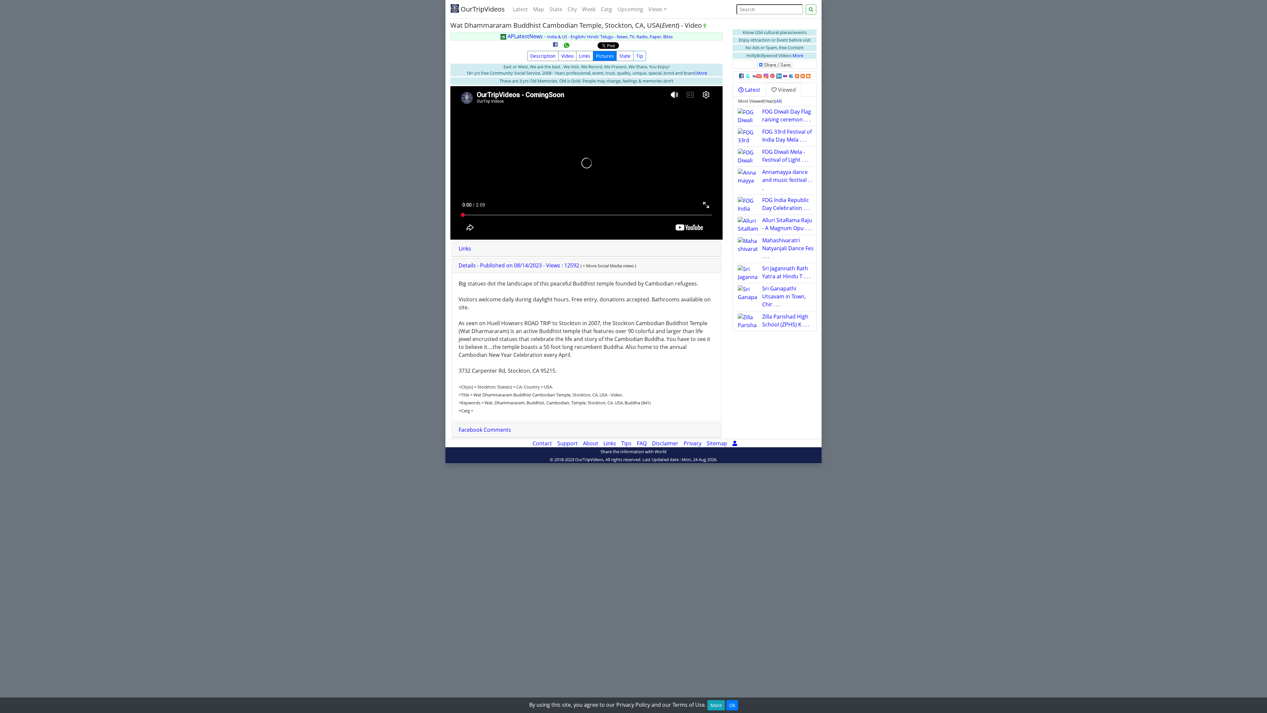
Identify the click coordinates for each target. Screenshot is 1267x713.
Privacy (692, 443)
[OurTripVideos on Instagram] (765, 75)
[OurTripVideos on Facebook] (741, 75)
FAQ (642, 443)
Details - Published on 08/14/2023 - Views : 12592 (519, 265)
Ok (732, 705)
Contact (542, 443)
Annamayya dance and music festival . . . (787, 179)
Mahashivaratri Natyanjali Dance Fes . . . (788, 248)
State (555, 9)
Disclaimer (665, 443)
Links (584, 56)
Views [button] (655, 9)
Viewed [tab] (786, 89)
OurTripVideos (482, 9)
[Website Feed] (797, 75)
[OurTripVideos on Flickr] (785, 75)
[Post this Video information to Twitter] (748, 75)
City (572, 9)
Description (543, 56)
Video (567, 56)
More (702, 73)
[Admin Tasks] (734, 443)
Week (589, 9)
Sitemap (717, 443)
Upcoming (630, 9)
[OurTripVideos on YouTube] (757, 75)
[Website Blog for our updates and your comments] (808, 75)
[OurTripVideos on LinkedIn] (779, 75)
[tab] (586, 249)
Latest (520, 9)
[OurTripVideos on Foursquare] (791, 75)
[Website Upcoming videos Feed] (802, 75)
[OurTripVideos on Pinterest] (772, 75)
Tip (639, 56)
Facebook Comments (485, 429)
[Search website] (811, 9)
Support (567, 443)
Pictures (605, 56)
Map (538, 9)
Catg (606, 9)
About (590, 443)
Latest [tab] (752, 89)
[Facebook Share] (555, 47)
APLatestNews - (589, 36)
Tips (626, 443)
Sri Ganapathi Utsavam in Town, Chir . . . (784, 296)
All (778, 101)
